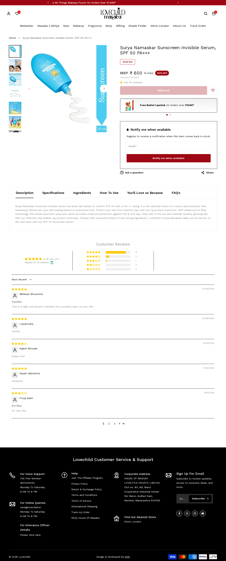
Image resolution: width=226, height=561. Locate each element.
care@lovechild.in (30, 507)
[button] (122, 82)
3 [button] (114, 423)
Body (109, 25)
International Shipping (84, 506)
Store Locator (160, 25)
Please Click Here (30, 535)
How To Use (109, 193)
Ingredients (82, 193)
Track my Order (80, 512)
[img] (19, 289)
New (66, 25)
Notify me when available (169, 158)
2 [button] (109, 423)
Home (12, 37)
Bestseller (27, 25)
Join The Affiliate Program (87, 477)
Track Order (198, 25)
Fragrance (95, 25)
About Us (179, 25)
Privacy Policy (79, 483)
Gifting (120, 25)
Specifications (53, 193)
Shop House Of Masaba (85, 517)
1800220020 (27, 482)
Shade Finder (138, 25)
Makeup (78, 25)
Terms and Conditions (84, 495)
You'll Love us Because (145, 193)
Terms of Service (81, 500)
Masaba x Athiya (48, 25)
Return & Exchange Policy (86, 489)
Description (25, 193)
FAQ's (176, 193)
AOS (127, 556)
